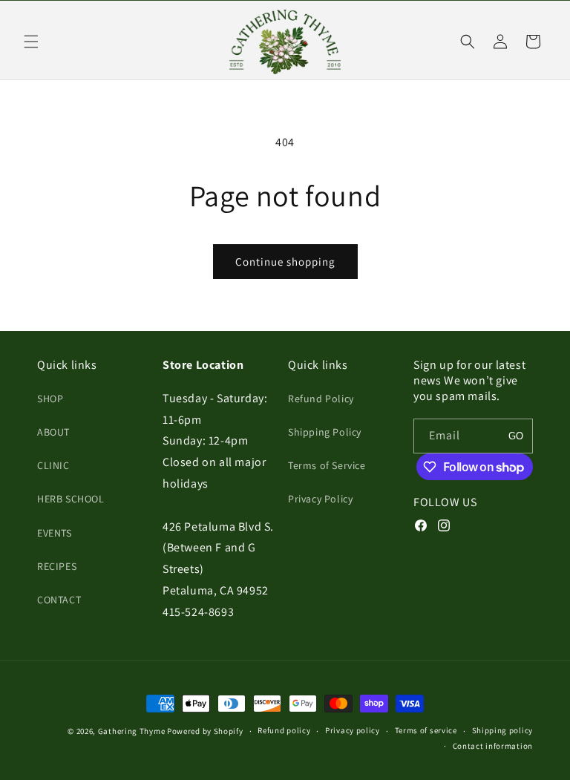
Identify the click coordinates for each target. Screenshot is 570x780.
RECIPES (56, 566)
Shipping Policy (324, 432)
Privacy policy (352, 730)
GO (515, 436)
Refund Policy (321, 398)
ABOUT (53, 432)
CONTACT (59, 599)
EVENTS (54, 533)
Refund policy (284, 730)
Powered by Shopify (205, 731)
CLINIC (53, 465)
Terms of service (426, 730)
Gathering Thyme (132, 731)
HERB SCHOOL (71, 498)
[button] (31, 41)
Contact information (493, 746)
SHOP (50, 398)
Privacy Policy (320, 498)
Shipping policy (503, 730)
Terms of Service (327, 465)
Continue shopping (285, 262)
